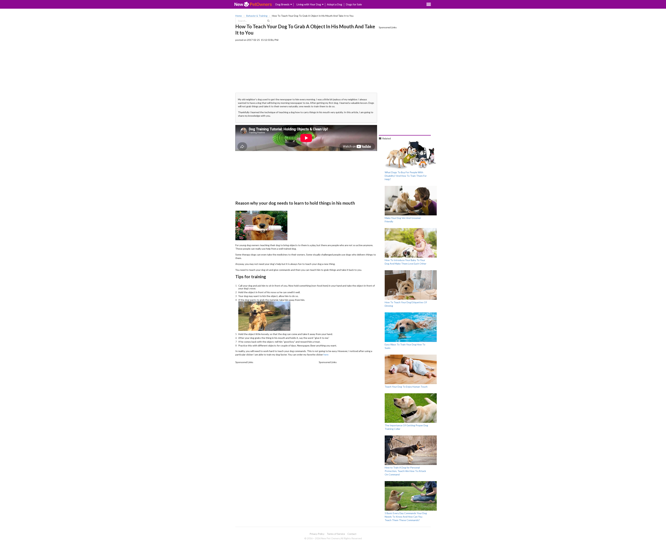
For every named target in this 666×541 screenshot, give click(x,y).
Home (238, 16)
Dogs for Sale (354, 4)
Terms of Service (336, 533)
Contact (351, 533)
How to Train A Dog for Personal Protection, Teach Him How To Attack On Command (405, 471)
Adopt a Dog (334, 4)
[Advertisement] (306, 66)
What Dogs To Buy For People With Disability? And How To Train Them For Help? (406, 176)
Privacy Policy (317, 533)
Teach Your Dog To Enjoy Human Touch (406, 386)
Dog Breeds (282, 4)
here (325, 354)
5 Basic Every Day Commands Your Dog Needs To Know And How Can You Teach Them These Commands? (406, 517)
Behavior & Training (256, 16)
